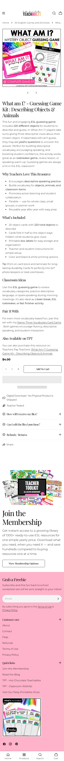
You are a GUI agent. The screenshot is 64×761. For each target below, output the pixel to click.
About (6, 625)
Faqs (5, 637)
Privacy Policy (10, 654)
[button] (32, 379)
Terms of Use (10, 648)
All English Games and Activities (32, 22)
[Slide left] (27, 92)
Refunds (7, 643)
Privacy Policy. (10, 610)
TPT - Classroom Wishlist (17, 686)
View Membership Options (24, 563)
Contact (7, 631)
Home (5, 22)
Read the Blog (11, 674)
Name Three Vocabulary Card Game (39, 322)
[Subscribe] (58, 598)
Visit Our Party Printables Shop (21, 692)
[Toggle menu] (3, 13)
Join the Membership (15, 668)
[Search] (54, 13)
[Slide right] (36, 92)
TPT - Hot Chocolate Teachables (21, 680)
